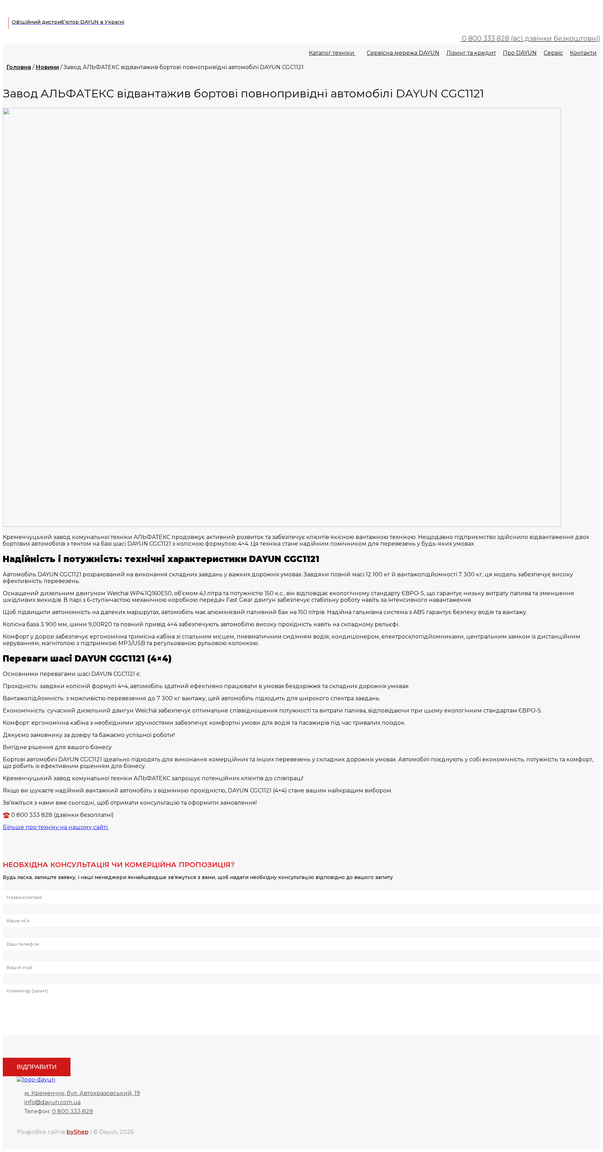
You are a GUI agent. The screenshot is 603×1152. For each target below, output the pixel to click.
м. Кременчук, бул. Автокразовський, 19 (82, 1093)
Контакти (583, 53)
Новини (47, 67)
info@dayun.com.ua (52, 1102)
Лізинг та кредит (471, 53)
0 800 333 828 (72, 1111)
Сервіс (553, 53)
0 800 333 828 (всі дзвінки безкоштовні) (530, 38)
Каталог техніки (332, 53)
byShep (78, 1132)
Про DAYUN (520, 53)
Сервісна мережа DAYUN (403, 53)
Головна (18, 67)
